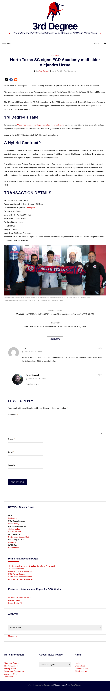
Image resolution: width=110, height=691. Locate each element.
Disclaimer (8, 676)
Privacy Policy (10, 668)
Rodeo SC (12, 542)
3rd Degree (55, 26)
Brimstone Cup (10, 674)
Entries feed (80, 666)
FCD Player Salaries (16, 574)
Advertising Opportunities (14, 671)
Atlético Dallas (14, 529)
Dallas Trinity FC (15, 524)
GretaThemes (76, 685)
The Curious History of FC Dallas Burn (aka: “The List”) (31, 566)
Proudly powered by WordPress (40, 685)
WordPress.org (81, 671)
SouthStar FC (14, 548)
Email (11, 452)
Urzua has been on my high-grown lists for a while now (40, 125)
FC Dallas (55, 56)
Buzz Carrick (43, 71)
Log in (77, 663)
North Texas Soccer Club (18, 537)
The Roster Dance (16, 569)
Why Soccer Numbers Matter (20, 579)
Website (11, 465)
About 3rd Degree (11, 663)
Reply (99, 348)
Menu (8, 43)
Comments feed (81, 668)
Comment (13, 414)
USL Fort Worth (14, 532)
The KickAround (11, 666)
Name (11, 439)
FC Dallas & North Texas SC (20, 598)
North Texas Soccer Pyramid (20, 577)
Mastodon (12, 636)
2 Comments (71, 71)
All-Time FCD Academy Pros (20, 571)
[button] (6, 79)
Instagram (31, 208)
